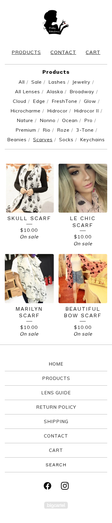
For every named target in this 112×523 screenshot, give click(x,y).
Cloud (19, 101)
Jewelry (81, 82)
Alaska (55, 91)
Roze (63, 130)
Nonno (48, 120)
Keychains (92, 139)
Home (56, 364)
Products (26, 52)
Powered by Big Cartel (56, 505)
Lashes (57, 82)
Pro (88, 120)
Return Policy (56, 407)
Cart (93, 52)
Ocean (70, 120)
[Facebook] (47, 486)
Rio (46, 130)
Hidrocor (57, 111)
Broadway (82, 91)
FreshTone (64, 101)
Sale (36, 82)
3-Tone (85, 130)
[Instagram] (64, 486)
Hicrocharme (25, 111)
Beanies (17, 139)
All (22, 82)
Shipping (56, 421)
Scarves (43, 139)
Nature (25, 120)
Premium (26, 130)
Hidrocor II (86, 111)
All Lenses (27, 91)
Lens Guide (56, 393)
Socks (66, 139)
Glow (90, 101)
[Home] (56, 22)
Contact (63, 52)
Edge (39, 101)
